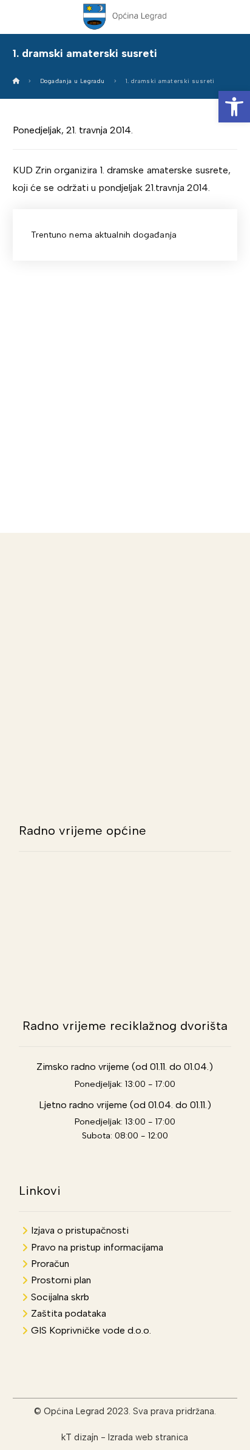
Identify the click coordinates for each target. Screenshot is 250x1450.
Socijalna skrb (60, 1297)
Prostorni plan (61, 1280)
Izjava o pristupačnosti (80, 1230)
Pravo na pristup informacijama (97, 1247)
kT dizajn (79, 1437)
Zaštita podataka (68, 1313)
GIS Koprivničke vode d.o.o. (91, 1330)
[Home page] (16, 81)
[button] (234, 106)
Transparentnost (125, 356)
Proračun (50, 1263)
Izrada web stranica (148, 1437)
